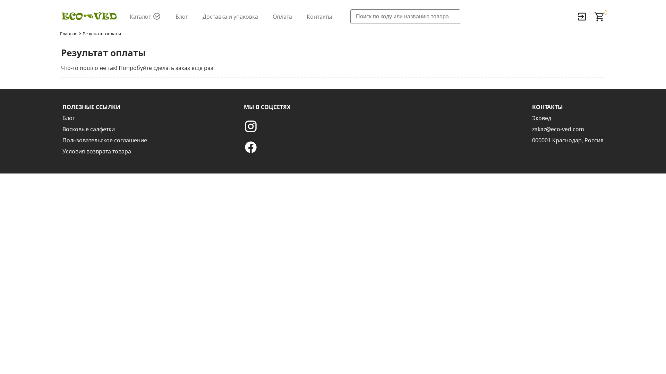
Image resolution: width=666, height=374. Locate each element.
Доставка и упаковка (230, 16)
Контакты (319, 16)
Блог (182, 16)
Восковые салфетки (88, 129)
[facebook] (267, 147)
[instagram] (267, 126)
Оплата (282, 16)
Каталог (140, 16)
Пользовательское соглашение (104, 140)
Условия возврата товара (96, 151)
